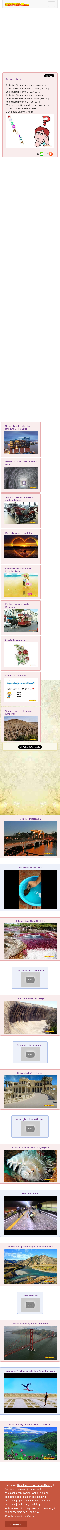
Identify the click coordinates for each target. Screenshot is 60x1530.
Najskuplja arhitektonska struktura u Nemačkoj (17, 427)
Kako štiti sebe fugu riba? (30, 867)
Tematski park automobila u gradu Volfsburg (19, 498)
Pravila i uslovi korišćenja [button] (19, 1516)
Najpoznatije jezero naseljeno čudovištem (30, 1424)
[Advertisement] (30, 41)
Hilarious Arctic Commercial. (30, 970)
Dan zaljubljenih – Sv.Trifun (18, 533)
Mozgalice (14, 79)
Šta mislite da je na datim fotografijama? (30, 1147)
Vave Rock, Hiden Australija (30, 998)
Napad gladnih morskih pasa (30, 1119)
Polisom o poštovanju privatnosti (23, 1489)
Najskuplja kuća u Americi (30, 1073)
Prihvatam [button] (15, 1524)
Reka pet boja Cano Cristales (30, 921)
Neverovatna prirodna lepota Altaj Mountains (30, 1246)
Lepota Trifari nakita (15, 640)
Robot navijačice (30, 1295)
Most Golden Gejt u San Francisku (30, 1323)
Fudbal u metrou (30, 1193)
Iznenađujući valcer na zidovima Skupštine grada (30, 1371)
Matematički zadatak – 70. (18, 675)
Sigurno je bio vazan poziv (30, 1045)
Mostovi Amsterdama (30, 818)
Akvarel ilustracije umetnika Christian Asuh (19, 570)
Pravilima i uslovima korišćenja (34, 1485)
